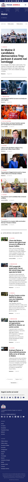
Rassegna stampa (5, 468)
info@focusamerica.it (11, 414)
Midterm (3, 432)
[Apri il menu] (25, 4)
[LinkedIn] (16, 1)
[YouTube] (22, 1)
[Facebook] (5, 1)
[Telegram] (18, 1)
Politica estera (11, 23)
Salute (2, 453)
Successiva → (14, 382)
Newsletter (3, 427)
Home (2, 423)
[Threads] (9, 1)
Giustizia (3, 451)
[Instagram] (7, 1)
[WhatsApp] (20, 1)
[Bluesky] (11, 1)
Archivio (3, 434)
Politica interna (20, 23)
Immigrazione (4, 449)
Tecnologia (3, 455)
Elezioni (2, 458)
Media (2, 462)
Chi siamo (3, 425)
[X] (14, 1)
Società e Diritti (4, 464)
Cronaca (3, 466)
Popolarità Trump (5, 430)
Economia (3, 447)
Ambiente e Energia (5, 460)
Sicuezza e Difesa (5, 445)
